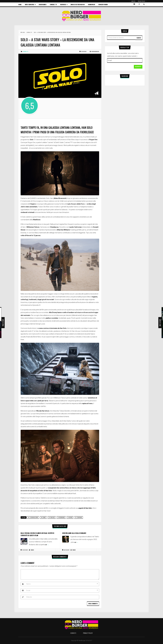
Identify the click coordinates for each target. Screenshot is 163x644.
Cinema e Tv (29, 32)
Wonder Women (103, 4)
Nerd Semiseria (29, 4)
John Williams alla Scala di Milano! (74, 533)
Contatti (133, 1)
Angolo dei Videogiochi (78, 4)
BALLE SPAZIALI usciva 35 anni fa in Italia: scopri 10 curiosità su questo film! (37, 534)
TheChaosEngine (95, 51)
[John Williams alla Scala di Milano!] (65, 539)
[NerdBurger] (81, 16)
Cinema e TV (53, 4)
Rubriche (63, 4)
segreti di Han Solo (85, 508)
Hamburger (91, 4)
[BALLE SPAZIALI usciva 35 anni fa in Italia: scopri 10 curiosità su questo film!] (24, 541)
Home (20, 4)
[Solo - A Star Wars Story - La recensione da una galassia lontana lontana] (59, 76)
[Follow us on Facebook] (139, 4)
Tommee (32, 550)
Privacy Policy (141, 1)
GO (47, 544)
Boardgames (42, 4)
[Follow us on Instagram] (134, 4)
